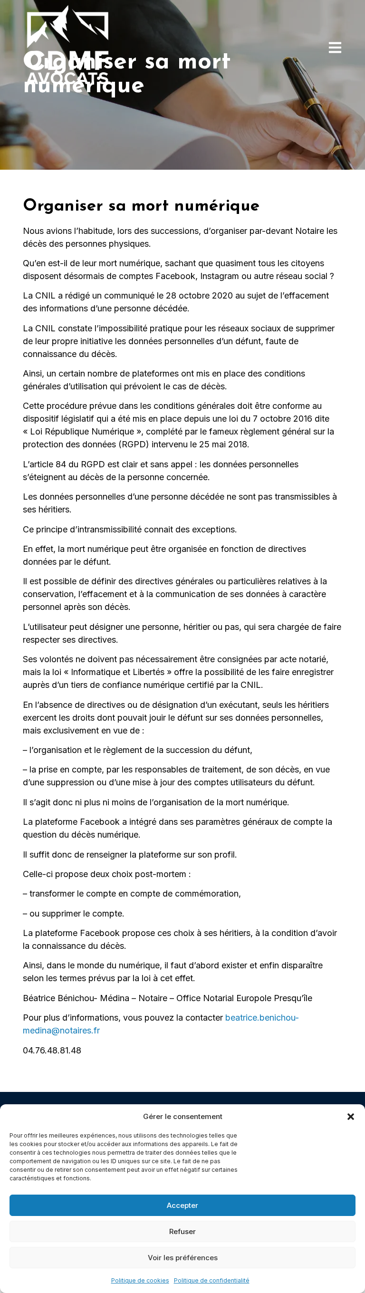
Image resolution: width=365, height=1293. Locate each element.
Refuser (182, 1231)
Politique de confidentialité (212, 1280)
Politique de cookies (140, 1280)
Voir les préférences (183, 1257)
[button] (350, 1116)
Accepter (182, 1205)
